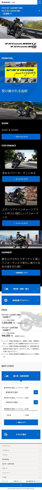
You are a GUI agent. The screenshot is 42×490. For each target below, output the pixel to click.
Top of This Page (21, 485)
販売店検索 (5, 459)
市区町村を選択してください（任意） (17, 398)
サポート (5, 468)
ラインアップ (6, 446)
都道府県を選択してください (17, 388)
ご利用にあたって (17, 481)
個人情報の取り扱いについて (33, 481)
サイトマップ (5, 481)
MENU (39, 3)
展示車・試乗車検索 (8, 464)
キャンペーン (6, 473)
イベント (5, 455)
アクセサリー (6, 450)
